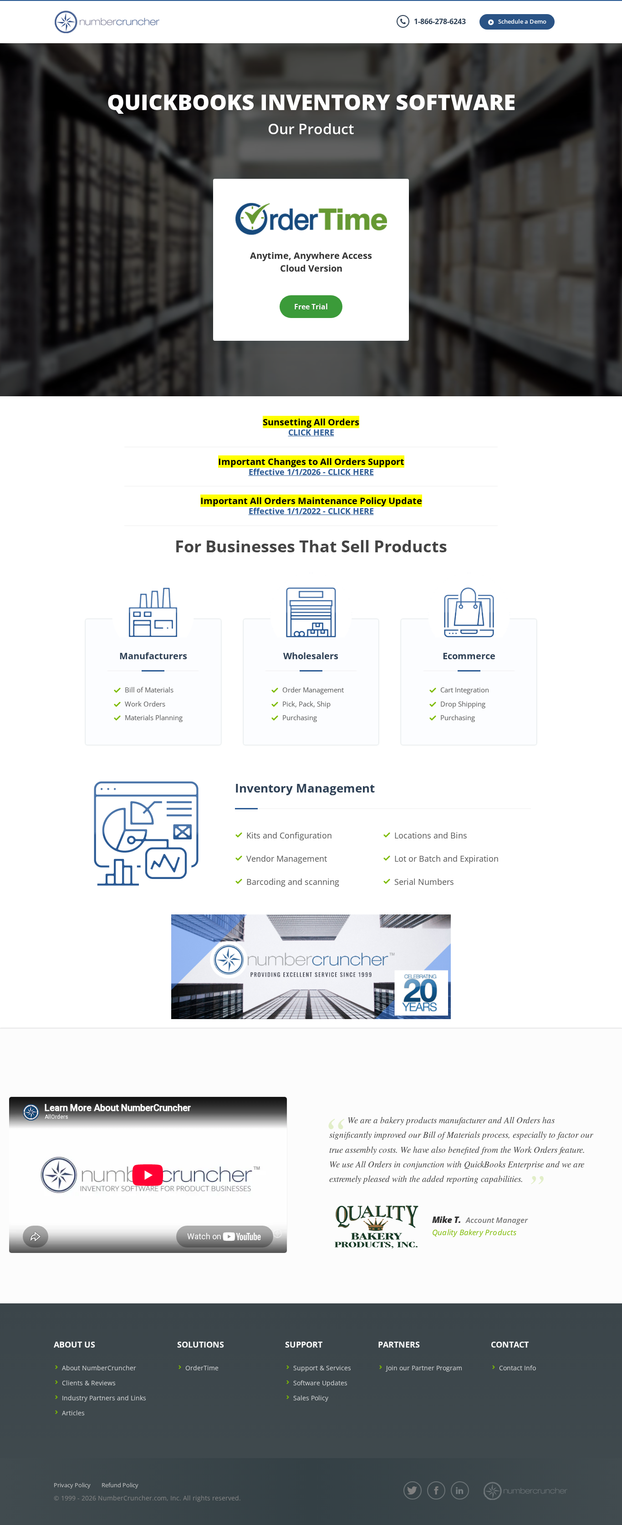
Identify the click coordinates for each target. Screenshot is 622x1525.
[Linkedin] (460, 1490)
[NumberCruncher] (525, 1491)
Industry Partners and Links (104, 1398)
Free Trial (311, 307)
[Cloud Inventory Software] (311, 206)
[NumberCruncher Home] (107, 22)
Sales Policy (310, 1398)
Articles (73, 1413)
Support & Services (322, 1367)
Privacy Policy (72, 1485)
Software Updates (320, 1383)
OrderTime (202, 1367)
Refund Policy (120, 1485)
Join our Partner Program (424, 1367)
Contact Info (517, 1367)
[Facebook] (436, 1490)
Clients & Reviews (89, 1383)
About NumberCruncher (99, 1367)
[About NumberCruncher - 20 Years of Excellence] (311, 966)
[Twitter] (412, 1490)
